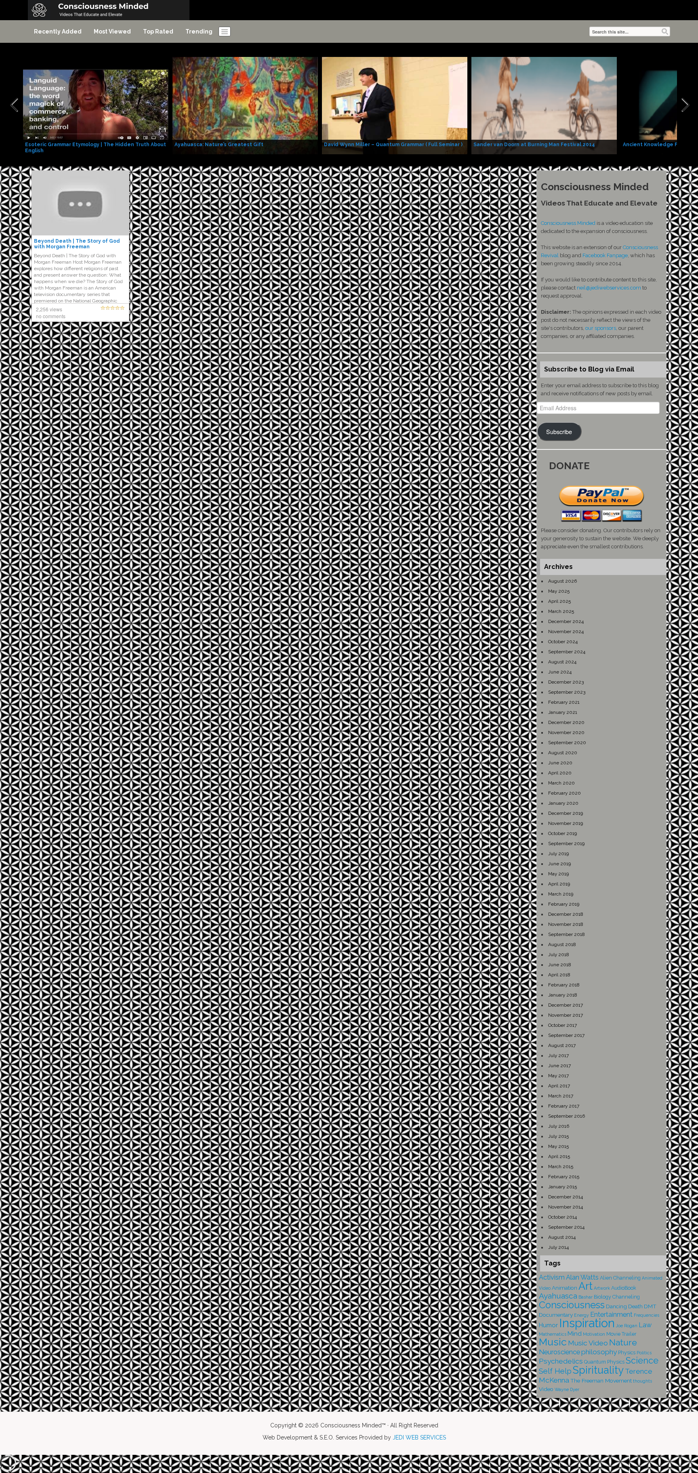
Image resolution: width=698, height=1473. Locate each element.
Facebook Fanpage (605, 255)
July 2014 (558, 1247)
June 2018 (559, 964)
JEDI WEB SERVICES (419, 1437)
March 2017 (560, 1096)
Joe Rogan (626, 1325)
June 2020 (560, 763)
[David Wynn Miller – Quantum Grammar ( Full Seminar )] (394, 105)
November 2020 (566, 732)
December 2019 (565, 813)
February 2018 (564, 985)
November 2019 (565, 823)
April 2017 (559, 1086)
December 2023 (566, 682)
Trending (198, 31)
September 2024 (566, 652)
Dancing (616, 1306)
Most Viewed (112, 31)
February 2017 (563, 1106)
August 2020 (562, 752)
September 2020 (567, 742)
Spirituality (598, 1370)
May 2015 (558, 1146)
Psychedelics (561, 1361)
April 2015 (559, 1156)
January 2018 (562, 995)
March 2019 (560, 894)
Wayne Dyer (567, 1389)
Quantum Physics (604, 1362)
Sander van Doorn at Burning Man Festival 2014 (534, 144)
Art (585, 1286)
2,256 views (49, 309)
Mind (575, 1333)
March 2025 (561, 611)
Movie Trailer (621, 1334)
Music (553, 1342)
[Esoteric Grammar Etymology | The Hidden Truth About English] (95, 105)
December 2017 (565, 1005)
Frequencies (646, 1315)
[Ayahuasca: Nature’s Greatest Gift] (245, 105)
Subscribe (559, 431)
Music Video (588, 1343)
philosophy (599, 1352)
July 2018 (558, 954)
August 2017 (562, 1045)
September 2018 (566, 934)
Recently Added (58, 31)
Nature (623, 1342)
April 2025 (559, 601)
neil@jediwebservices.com (609, 288)
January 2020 (563, 803)
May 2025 (559, 591)
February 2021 (564, 702)
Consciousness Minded (568, 223)
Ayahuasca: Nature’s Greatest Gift (218, 144)
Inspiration (587, 1323)
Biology (602, 1297)
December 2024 (566, 621)
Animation (564, 1287)
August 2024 (562, 662)
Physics (626, 1352)
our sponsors (600, 328)
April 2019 (559, 884)
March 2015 (560, 1166)
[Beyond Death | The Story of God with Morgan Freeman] (80, 203)
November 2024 (566, 631)
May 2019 (558, 874)
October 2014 (562, 1217)
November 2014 (565, 1207)
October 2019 (562, 833)
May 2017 (558, 1076)
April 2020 (560, 773)
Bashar (585, 1297)
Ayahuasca (558, 1296)
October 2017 (562, 1025)
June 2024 (560, 672)
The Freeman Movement (601, 1380)
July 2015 (558, 1136)
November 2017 (565, 1015)
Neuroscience (559, 1352)
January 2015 (562, 1187)
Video (546, 1389)
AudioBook (623, 1288)
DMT (650, 1306)
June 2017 (559, 1065)
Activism (552, 1277)
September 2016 (566, 1116)
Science (642, 1360)
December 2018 (565, 914)
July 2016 (558, 1126)
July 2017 (558, 1055)
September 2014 (566, 1227)
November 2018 (565, 924)
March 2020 (561, 783)
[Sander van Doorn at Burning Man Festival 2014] (544, 105)
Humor (548, 1325)
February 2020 (564, 793)
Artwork (602, 1288)
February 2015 (563, 1176)
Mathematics (552, 1334)
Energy (581, 1315)
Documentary (556, 1314)
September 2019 (566, 843)
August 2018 (562, 944)
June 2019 (559, 864)
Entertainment (611, 1314)
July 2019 (558, 853)
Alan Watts (582, 1277)
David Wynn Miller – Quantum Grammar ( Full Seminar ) (393, 144)
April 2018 (559, 975)
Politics (644, 1352)
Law (645, 1325)
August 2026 (562, 581)
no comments (50, 316)
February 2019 (563, 904)
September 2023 (566, 692)
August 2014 (562, 1237)
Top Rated (158, 31)
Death (635, 1306)
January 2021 (562, 712)
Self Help (555, 1371)
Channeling (626, 1297)
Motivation (594, 1334)
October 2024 (563, 641)
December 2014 (565, 1197)
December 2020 (566, 722)
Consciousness (572, 1305)
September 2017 (566, 1035)
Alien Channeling (620, 1278)
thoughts (642, 1381)
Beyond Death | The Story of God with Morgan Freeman (77, 244)
